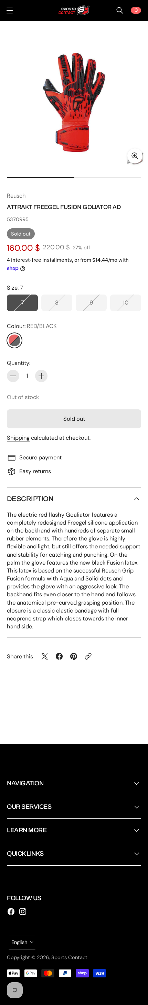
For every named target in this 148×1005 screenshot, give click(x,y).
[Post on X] (45, 656)
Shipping (18, 437)
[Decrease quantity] (13, 376)
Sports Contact (69, 957)
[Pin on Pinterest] (73, 656)
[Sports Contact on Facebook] (11, 911)
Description (30, 499)
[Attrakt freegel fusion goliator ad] (74, 95)
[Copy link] (88, 656)
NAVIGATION (25, 783)
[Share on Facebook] (59, 656)
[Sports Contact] (74, 10)
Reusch (16, 195)
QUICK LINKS (25, 853)
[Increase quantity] (41, 376)
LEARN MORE (26, 830)
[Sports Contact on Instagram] (23, 911)
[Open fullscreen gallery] (134, 155)
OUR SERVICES (29, 806)
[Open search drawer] (120, 10)
